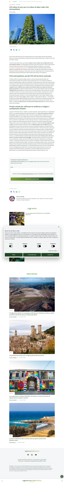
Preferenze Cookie (53, 250)
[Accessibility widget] (61, 476)
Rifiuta (13, 254)
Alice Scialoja (12, 11)
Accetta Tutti (50, 254)
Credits (44, 460)
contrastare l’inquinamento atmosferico (18, 67)
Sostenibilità (14, 1)
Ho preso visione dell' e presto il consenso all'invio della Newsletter (33, 173)
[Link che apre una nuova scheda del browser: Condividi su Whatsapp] (19, 50)
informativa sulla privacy (27, 173)
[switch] (25, 246)
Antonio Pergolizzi (13, 316)
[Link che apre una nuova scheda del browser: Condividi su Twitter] (14, 50)
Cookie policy (27, 460)
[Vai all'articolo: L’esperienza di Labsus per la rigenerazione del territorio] (32, 337)
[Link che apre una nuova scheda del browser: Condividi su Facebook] (11, 49)
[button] (2, 481)
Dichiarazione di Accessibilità (36, 460)
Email (12, 167)
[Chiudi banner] (58, 226)
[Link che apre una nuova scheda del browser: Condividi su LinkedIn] (16, 49)
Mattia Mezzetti (12, 442)
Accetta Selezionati (32, 254)
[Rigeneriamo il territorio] (32, 481)
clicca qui (26, 235)
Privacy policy (21, 460)
